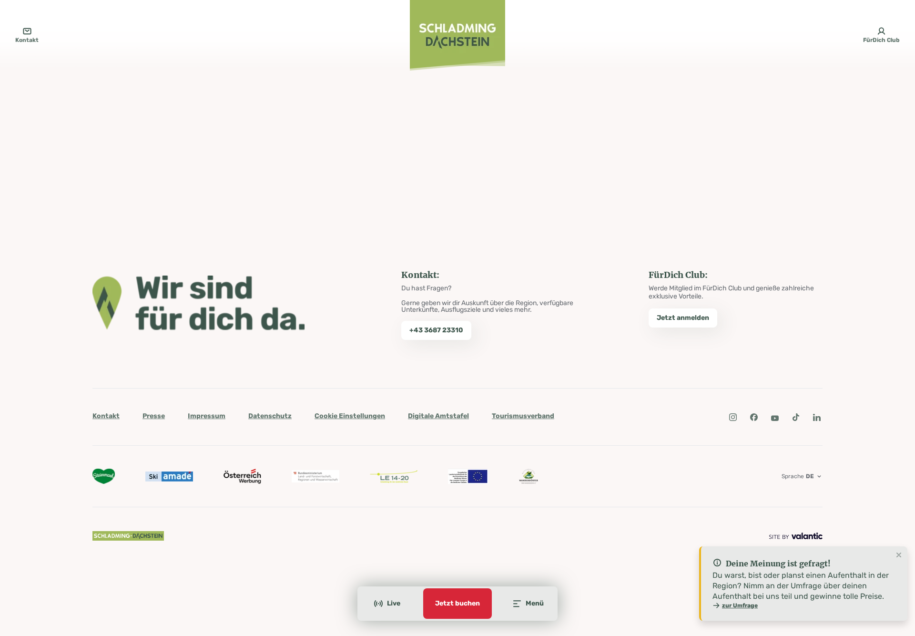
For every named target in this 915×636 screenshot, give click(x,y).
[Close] (899, 555)
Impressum (206, 416)
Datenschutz (270, 416)
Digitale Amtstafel (438, 416)
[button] (733, 417)
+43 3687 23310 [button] (436, 330)
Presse (153, 416)
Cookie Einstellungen (350, 416)
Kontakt (106, 416)
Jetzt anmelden (683, 318)
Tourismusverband (523, 416)
